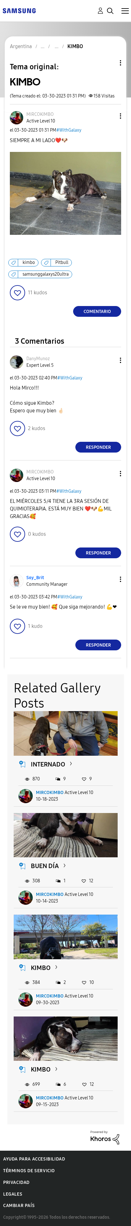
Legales (12, 1194)
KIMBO (41, 968)
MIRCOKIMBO (50, 792)
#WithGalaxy (68, 130)
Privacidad (16, 1182)
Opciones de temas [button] (109, 63)
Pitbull (61, 262)
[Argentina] (19, 10)
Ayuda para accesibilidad (34, 1159)
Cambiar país (19, 1205)
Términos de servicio (29, 1170)
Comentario (97, 311)
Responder (98, 447)
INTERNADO (48, 764)
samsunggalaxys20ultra (46, 274)
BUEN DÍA (45, 866)
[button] (110, 116)
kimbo (29, 262)
